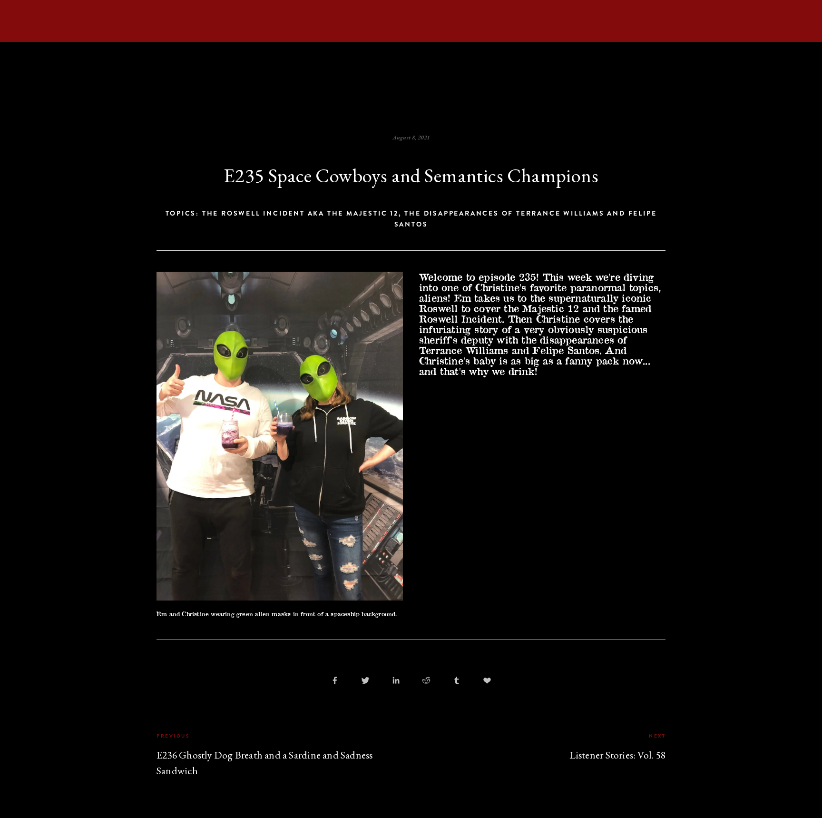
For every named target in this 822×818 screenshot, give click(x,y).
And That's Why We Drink (480, 78)
